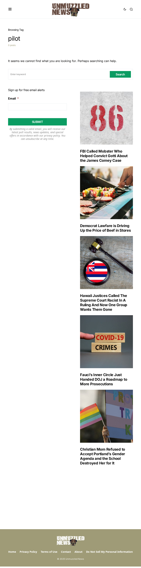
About (78, 551)
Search (120, 74)
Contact (66, 551)
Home (12, 551)
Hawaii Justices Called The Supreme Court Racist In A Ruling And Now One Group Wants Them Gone (103, 302)
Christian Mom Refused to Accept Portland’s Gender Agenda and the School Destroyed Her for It (102, 456)
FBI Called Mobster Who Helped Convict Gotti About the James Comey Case (104, 156)
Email (13, 98)
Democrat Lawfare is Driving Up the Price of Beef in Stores (105, 228)
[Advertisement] (103, 497)
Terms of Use (49, 551)
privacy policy (52, 135)
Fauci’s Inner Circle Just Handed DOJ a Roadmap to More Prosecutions (103, 379)
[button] (10, 9)
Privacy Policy (28, 551)
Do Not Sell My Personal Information (109, 551)
